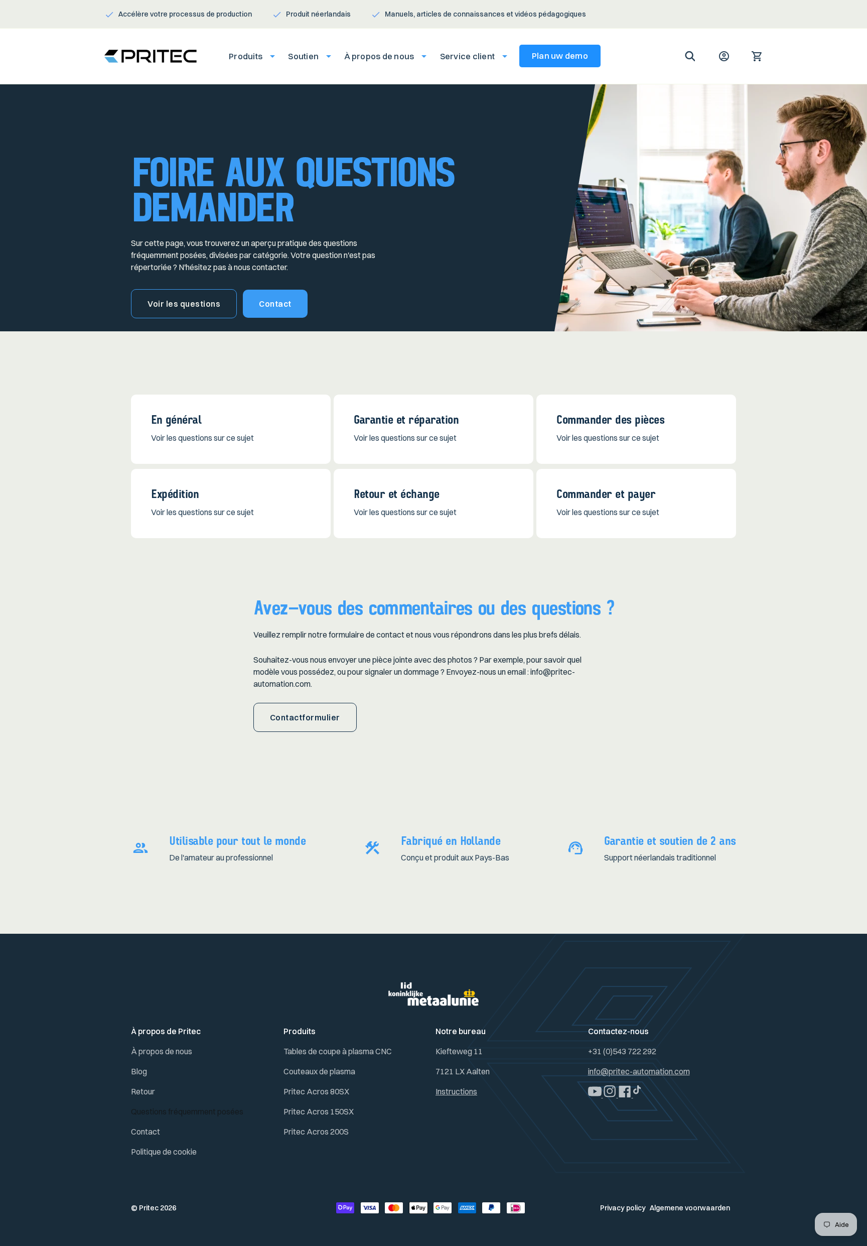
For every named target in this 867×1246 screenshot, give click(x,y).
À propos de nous (161, 1051)
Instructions (456, 1091)
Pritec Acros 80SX (316, 1091)
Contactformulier (305, 717)
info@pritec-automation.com (639, 1071)
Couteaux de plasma (319, 1071)
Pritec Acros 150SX (318, 1111)
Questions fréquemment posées (187, 1111)
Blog (139, 1071)
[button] (248, 56)
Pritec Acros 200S (316, 1132)
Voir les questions (184, 304)
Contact (275, 304)
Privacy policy (623, 1207)
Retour (143, 1091)
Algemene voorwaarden (690, 1207)
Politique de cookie (164, 1152)
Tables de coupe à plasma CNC (337, 1051)
